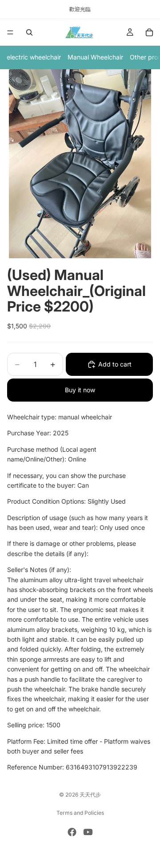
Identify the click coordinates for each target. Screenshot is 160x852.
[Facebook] (72, 832)
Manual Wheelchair (95, 57)
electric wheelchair (34, 57)
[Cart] (149, 32)
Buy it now (80, 390)
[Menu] (10, 32)
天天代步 (90, 794)
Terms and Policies (80, 812)
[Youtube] (88, 832)
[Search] (29, 32)
